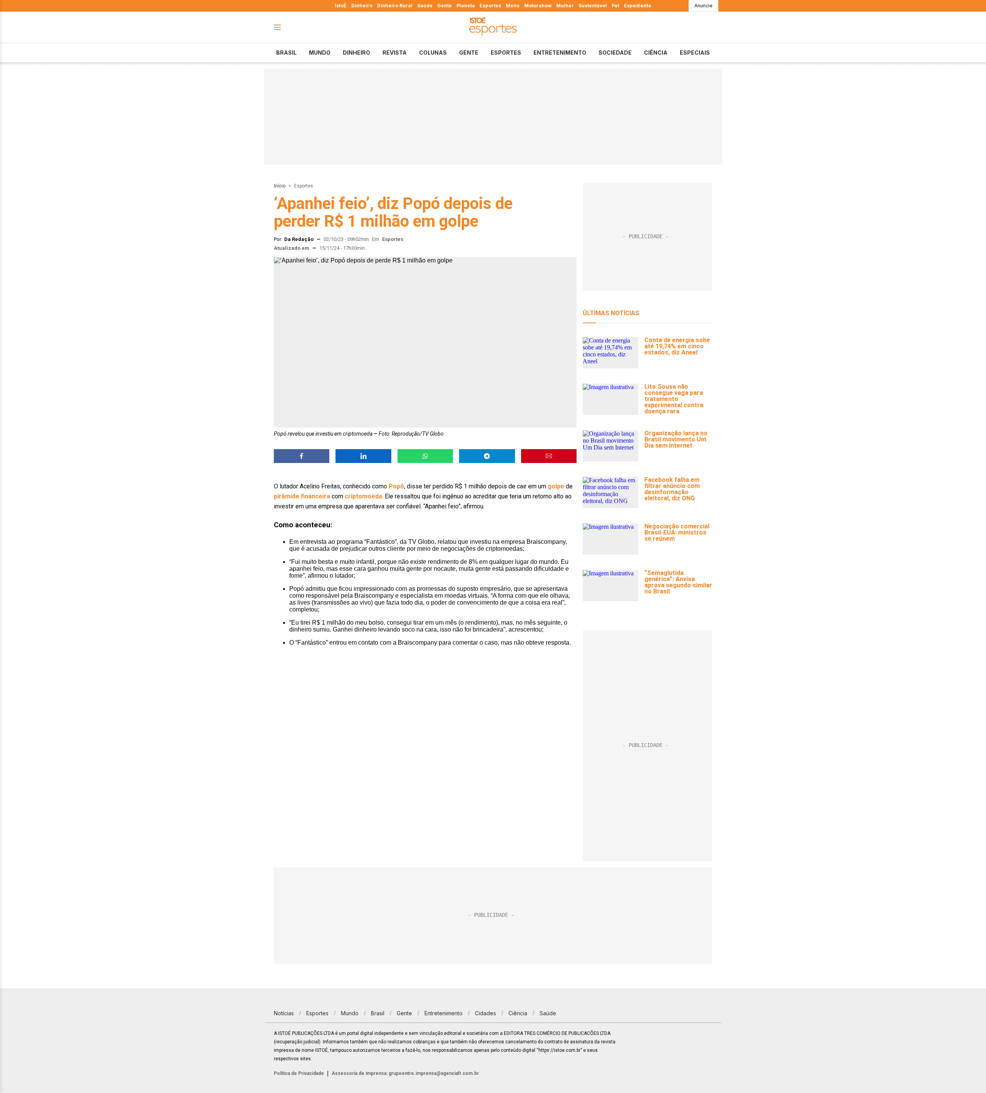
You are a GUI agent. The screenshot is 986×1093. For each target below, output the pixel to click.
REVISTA (394, 52)
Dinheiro (361, 5)
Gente (444, 5)
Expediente (637, 5)
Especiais (695, 52)
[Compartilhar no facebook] (301, 456)
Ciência (655, 52)
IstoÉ (341, 5)
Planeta (465, 5)
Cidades (485, 1013)
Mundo (319, 52)
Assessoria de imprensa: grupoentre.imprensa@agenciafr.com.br (405, 1073)
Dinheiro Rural (395, 5)
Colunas (433, 52)
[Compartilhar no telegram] (487, 456)
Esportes (490, 5)
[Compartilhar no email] (549, 456)
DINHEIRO (356, 52)
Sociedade (615, 52)
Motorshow (538, 5)
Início (279, 186)
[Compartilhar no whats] (425, 456)
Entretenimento (559, 52)
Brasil (286, 52)
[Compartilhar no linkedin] (363, 456)
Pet (615, 5)
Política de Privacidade (299, 1073)
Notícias (284, 1013)
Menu (513, 5)
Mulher (565, 5)
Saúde (425, 5)
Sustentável (593, 5)
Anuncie (703, 5)
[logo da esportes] (493, 27)
